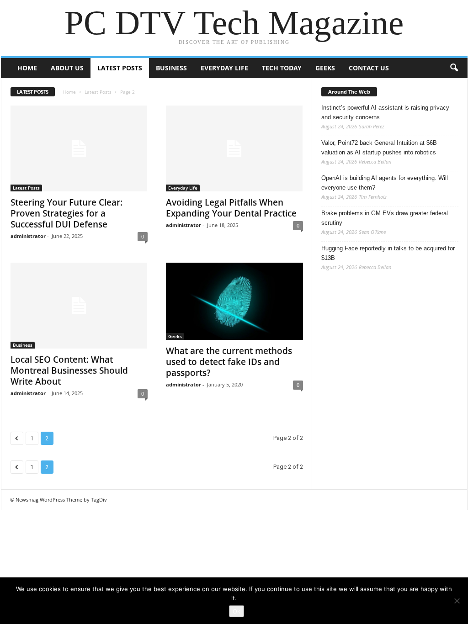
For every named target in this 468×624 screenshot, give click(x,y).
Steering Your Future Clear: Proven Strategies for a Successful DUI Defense (66, 213)
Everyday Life (224, 67)
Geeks (325, 67)
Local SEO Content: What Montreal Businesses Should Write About (69, 370)
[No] (456, 600)
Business (171, 67)
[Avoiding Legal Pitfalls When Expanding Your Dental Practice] (234, 148)
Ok (236, 611)
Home (27, 67)
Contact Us (369, 67)
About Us (67, 67)
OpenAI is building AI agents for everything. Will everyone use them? (384, 183)
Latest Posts (119, 67)
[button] (454, 68)
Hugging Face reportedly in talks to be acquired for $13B (388, 253)
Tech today (282, 67)
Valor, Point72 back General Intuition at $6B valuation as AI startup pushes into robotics (379, 147)
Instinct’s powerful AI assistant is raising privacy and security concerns (385, 112)
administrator (28, 236)
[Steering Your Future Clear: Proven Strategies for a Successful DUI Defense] (79, 148)
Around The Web (349, 91)
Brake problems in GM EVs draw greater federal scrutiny (384, 218)
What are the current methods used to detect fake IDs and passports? (229, 362)
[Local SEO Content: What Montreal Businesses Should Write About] (79, 306)
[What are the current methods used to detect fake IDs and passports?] (234, 301)
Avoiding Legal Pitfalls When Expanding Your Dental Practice (231, 207)
